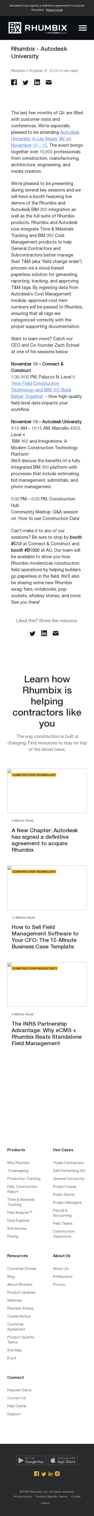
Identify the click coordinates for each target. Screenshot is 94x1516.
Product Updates (21, 1293)
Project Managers (67, 1203)
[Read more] (54, 10)
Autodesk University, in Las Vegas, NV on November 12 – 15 (45, 139)
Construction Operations (63, 1234)
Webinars (14, 1301)
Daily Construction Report (22, 1189)
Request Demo (19, 1390)
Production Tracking (23, 1179)
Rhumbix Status (20, 1309)
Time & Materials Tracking (21, 1202)
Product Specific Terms (21, 1340)
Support (14, 1414)
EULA (11, 1358)
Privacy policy (23, 1496)
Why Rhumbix (18, 1163)
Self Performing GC (69, 1171)
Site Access (17, 1229)
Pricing (12, 1237)
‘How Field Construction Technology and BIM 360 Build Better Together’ (41, 390)
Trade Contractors (68, 1163)
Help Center (17, 1406)
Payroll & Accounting (62, 1213)
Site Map (14, 1350)
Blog (11, 1277)
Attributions (63, 1277)
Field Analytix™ (19, 1213)
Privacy (59, 1285)
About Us (60, 1269)
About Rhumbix (20, 1285)
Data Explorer (18, 1221)
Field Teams (63, 1224)
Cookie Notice (18, 1316)
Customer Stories (21, 1269)
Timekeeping (17, 1171)
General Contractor (69, 1179)
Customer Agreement (16, 1327)
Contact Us (16, 1398)
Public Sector (64, 1195)
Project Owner (64, 1187)
